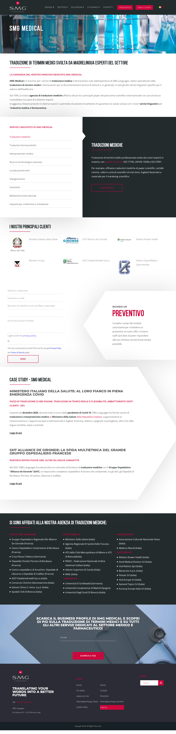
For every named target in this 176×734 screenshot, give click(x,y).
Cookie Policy (82, 707)
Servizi (48, 7)
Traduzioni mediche (20, 136)
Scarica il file (88, 655)
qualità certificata (114, 161)
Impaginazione (17, 178)
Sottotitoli (15, 187)
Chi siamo (92, 7)
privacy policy (29, 335)
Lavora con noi (82, 696)
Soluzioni (76, 7)
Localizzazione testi (20, 170)
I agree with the (22, 335)
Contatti (108, 7)
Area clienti (144, 7)
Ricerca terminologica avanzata (26, 162)
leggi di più (107, 187)
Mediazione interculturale (23, 195)
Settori (61, 7)
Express (103, 707)
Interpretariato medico (21, 153)
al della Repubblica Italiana (56, 416)
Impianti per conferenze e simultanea (29, 204)
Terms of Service (17, 352)
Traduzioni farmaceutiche (23, 145)
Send (23, 359)
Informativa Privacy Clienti (87, 701)
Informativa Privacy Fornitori (112, 701)
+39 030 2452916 (23, 702)
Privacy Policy (55, 348)
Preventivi (125, 7)
